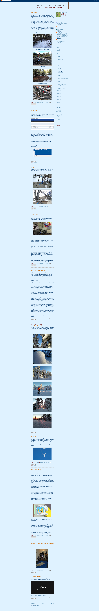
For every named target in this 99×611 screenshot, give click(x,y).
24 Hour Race (34, 110)
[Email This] (31, 104)
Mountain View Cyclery (59, 114)
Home (42, 603)
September (60, 59)
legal (35, 320)
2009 (58, 99)
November (60, 56)
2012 (58, 95)
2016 (58, 53)
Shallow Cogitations (49, 5)
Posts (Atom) (37, 605)
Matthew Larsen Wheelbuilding (61, 112)
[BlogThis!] (32, 104)
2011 (58, 96)
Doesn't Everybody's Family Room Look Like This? (42, 543)
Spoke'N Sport (58, 118)
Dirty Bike (33, 167)
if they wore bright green (36, 473)
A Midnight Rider (60, 22)
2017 (58, 52)
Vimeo (45, 595)
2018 (58, 50)
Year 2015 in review (34, 595)
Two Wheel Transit (60, 32)
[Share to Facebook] (34, 104)
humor (35, 465)
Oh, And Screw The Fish (36, 469)
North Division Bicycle (59, 115)
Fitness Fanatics (58, 111)
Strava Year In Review (36, 576)
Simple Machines (59, 116)
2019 (58, 49)
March (59, 68)
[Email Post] (50, 102)
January (59, 71)
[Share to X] (33, 104)
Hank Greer (64, 12)
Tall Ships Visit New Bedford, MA (62, 23)
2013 (58, 93)
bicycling (35, 105)
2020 (58, 47)
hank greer (41, 595)
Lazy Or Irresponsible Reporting (38, 270)
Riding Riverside (34, 12)
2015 (58, 90)
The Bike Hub (58, 119)
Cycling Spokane (60, 29)
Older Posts (52, 603)
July (59, 62)
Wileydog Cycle (60, 39)
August (59, 60)
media (37, 320)
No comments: (46, 102)
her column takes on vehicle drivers (39, 476)
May (59, 65)
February (59, 69)
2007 (58, 102)
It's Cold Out (33, 436)
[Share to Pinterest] (35, 104)
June (59, 63)
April (59, 66)
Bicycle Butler (58, 107)
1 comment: (46, 206)
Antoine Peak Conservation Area (38, 325)
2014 (58, 92)
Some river (58, 30)
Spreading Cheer (34, 214)
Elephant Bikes (58, 110)
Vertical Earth (58, 120)
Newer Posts (33, 603)
